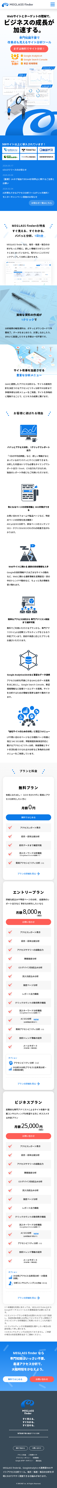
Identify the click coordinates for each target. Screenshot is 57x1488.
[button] (52, 4)
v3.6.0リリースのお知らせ (15, 169)
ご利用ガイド (32, 1455)
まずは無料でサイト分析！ (29, 48)
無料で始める (20, 1448)
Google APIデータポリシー (24, 1461)
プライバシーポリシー (23, 1458)
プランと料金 (21, 1455)
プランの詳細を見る (27, 873)
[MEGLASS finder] (17, 5)
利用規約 (36, 1458)
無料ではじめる (28, 817)
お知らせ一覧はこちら (41, 203)
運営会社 (39, 1461)
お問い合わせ (28, 922)
